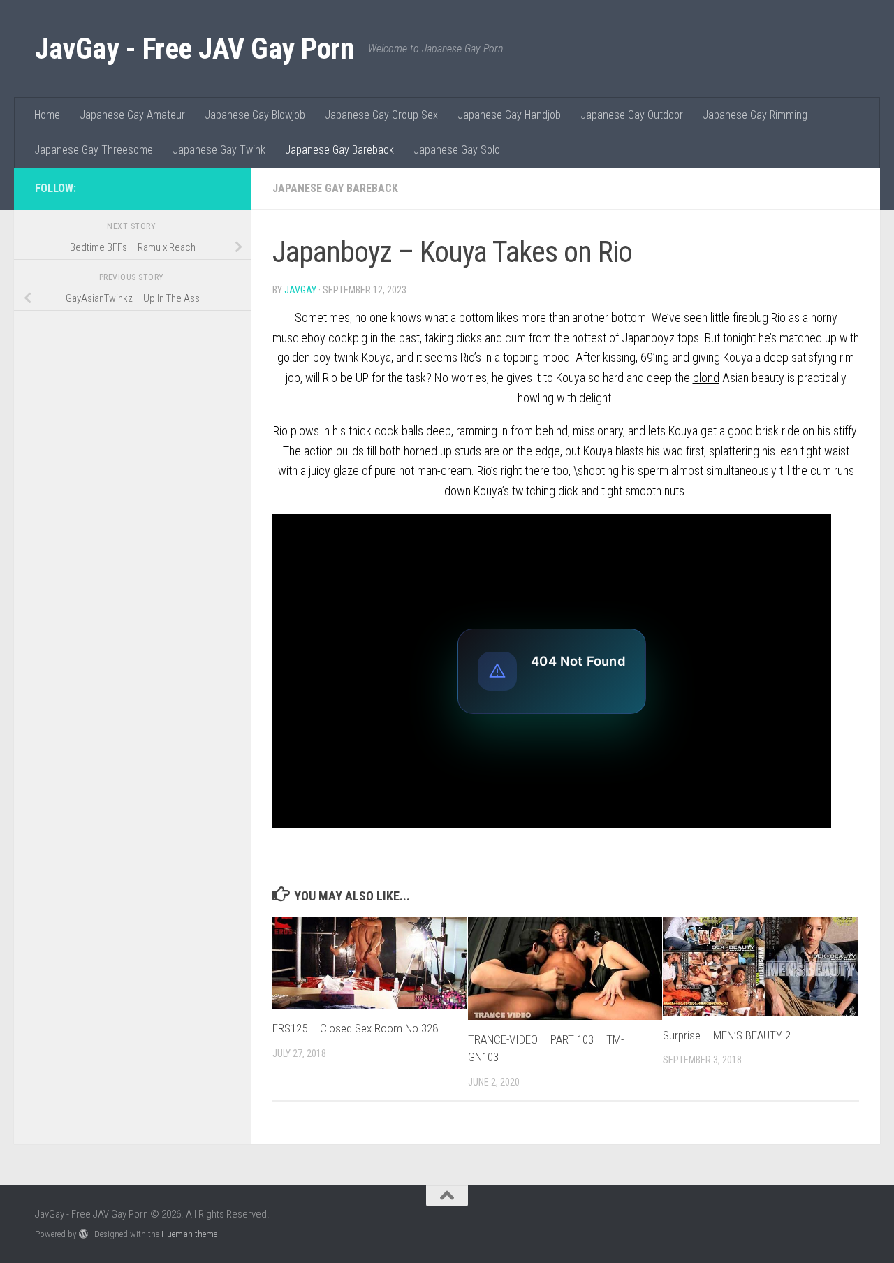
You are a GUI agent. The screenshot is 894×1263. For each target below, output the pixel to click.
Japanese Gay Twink (219, 149)
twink (346, 357)
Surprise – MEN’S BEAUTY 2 (727, 1035)
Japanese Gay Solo (456, 149)
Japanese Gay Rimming (755, 115)
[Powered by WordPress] (83, 1234)
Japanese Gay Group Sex (381, 115)
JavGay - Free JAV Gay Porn (194, 48)
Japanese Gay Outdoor (631, 115)
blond (706, 377)
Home (47, 115)
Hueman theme (189, 1234)
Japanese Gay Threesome (93, 149)
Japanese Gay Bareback (339, 149)
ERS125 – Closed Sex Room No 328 (355, 1028)
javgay (300, 289)
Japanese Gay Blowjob (255, 115)
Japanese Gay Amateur (132, 115)
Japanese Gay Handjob (509, 115)
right (511, 470)
